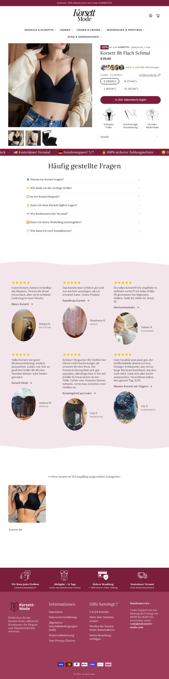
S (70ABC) (110, 81)
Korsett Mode (88, 674)
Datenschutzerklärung (63, 617)
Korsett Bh (15, 529)
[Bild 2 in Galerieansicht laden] (33, 138)
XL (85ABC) (131, 88)
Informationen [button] (62, 604)
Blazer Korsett (20, 304)
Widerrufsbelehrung (61, 635)
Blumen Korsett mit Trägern (131, 386)
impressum (56, 611)
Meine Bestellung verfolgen (100, 637)
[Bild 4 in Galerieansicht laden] (50, 138)
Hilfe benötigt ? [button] (103, 604)
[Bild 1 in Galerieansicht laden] (16, 138)
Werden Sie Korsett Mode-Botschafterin (102, 628)
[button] (40, 29)
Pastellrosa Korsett (74, 300)
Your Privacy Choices (62, 640)
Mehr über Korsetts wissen (101, 618)
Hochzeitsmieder (124, 307)
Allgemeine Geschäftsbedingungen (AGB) (63, 626)
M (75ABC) (130, 81)
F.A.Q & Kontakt (99, 611)
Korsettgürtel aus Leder (77, 393)
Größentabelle (148, 74)
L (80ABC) (110, 88)
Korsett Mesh (20, 382)
